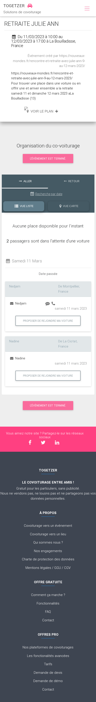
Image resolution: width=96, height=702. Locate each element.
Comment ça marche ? (48, 595)
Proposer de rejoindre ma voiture (48, 320)
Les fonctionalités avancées (48, 656)
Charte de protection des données (48, 559)
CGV (67, 568)
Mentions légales (38, 568)
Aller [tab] (27, 181)
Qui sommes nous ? (48, 542)
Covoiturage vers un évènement (48, 525)
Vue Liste (26, 206)
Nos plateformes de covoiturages (48, 647)
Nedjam (20, 303)
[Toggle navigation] (87, 9)
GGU (57, 568)
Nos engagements (48, 551)
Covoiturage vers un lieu (48, 534)
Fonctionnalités (48, 603)
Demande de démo (48, 681)
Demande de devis (48, 672)
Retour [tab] (73, 181)
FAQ (48, 611)
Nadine (19, 358)
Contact (48, 620)
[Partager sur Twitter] (43, 442)
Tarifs (48, 664)
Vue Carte (70, 206)
